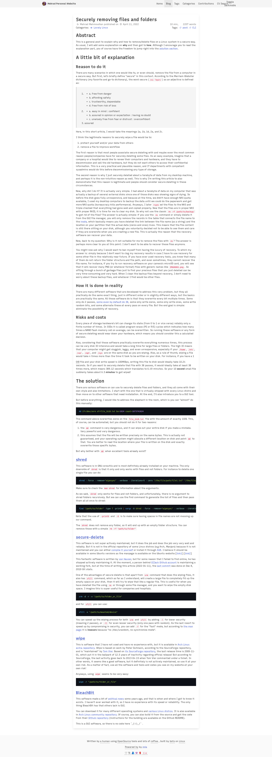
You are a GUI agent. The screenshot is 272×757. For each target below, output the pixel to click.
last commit (164, 566)
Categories (189, 3)
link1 (179, 553)
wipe (80, 638)
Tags (176, 3)
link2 (188, 553)
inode (84, 221)
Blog (168, 3)
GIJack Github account (164, 562)
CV (218, 3)
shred (81, 459)
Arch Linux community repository (98, 714)
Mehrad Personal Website (62, 3)
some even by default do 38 (112, 302)
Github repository (98, 718)
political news (116, 698)
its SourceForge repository (140, 651)
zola (145, 747)
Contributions (206, 3)
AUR (159, 550)
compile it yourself (122, 550)
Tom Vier (107, 651)
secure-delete (90, 537)
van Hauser (125, 559)
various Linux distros (160, 711)
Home (159, 3)
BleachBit (85, 692)
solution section (168, 48)
